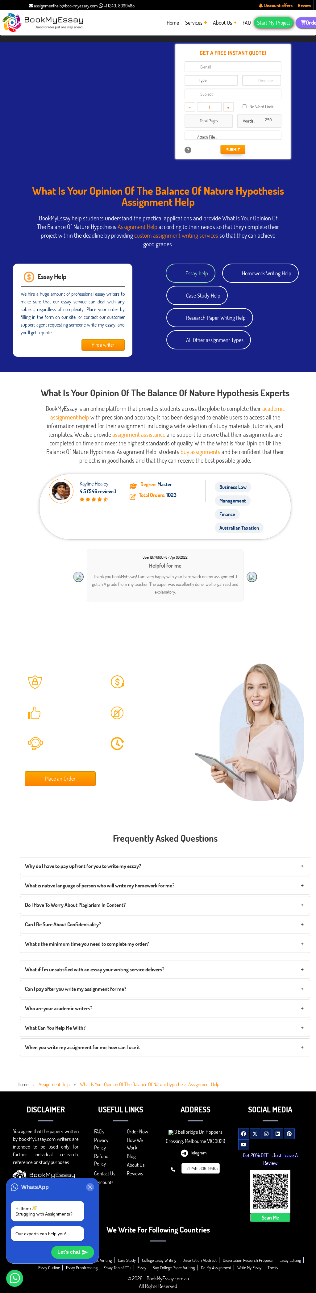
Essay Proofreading (82, 1267)
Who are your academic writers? (58, 1008)
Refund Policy (101, 1160)
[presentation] (78, 577)
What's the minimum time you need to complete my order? (87, 943)
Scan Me (270, 1217)
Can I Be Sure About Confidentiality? (63, 924)
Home (23, 1084)
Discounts (104, 1182)
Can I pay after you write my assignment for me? (75, 988)
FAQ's (99, 1131)
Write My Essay (249, 1267)
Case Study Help (203, 295)
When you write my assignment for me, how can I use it (82, 1047)
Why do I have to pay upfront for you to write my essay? (83, 866)
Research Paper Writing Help (216, 317)
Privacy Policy (101, 1144)
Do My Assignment (216, 1267)
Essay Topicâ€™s (117, 1267)
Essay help (196, 273)
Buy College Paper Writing (173, 1267)
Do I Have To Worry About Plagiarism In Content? (75, 904)
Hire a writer (103, 344)
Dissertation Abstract (199, 1260)
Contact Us (104, 1173)
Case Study (127, 1260)
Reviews (135, 1173)
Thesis (273, 1267)
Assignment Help (137, 227)
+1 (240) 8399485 (119, 5)
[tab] (165, 866)
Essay (141, 1267)
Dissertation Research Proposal (248, 1260)
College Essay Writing (159, 1260)
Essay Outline (49, 1267)
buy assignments (200, 452)
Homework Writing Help (266, 273)
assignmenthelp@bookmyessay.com (65, 5)
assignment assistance (138, 434)
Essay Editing (290, 1260)
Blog (131, 1156)
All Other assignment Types (214, 340)
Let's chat (68, 1252)
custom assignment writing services (175, 235)
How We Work (135, 1144)
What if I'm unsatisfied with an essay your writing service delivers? (94, 969)
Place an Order (60, 778)
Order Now (137, 1131)
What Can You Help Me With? (55, 1027)
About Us (136, 1164)
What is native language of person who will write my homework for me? (99, 885)
